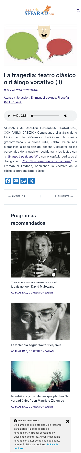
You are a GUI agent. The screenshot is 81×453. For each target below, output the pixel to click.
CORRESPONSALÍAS (41, 292)
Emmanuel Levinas (43, 97)
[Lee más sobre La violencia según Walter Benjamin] (40, 321)
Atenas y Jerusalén (16, 97)
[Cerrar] (67, 421)
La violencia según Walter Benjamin (36, 345)
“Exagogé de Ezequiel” (22, 156)
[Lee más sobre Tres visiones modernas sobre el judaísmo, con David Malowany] (40, 254)
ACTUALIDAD (19, 292)
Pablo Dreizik (13, 102)
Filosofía (63, 97)
